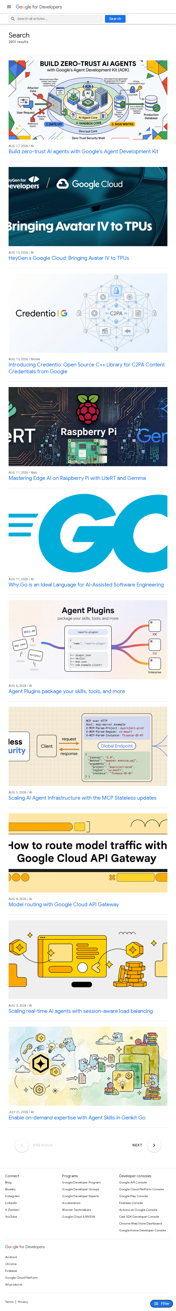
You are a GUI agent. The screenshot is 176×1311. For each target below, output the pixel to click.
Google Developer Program (81, 1182)
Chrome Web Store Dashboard (140, 1223)
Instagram (12, 1196)
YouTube (11, 1217)
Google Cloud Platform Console (141, 1189)
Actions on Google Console (138, 1210)
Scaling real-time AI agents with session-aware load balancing (81, 1011)
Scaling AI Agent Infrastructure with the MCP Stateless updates (82, 798)
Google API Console (133, 1182)
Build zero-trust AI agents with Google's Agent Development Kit (83, 151)
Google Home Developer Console (142, 1230)
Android (11, 1257)
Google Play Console (133, 1196)
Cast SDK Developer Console (139, 1217)
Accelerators (71, 1203)
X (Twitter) (12, 1210)
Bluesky (10, 1189)
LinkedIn (11, 1203)
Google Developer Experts (80, 1196)
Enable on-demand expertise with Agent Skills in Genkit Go (77, 1118)
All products (13, 1284)
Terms (9, 1302)
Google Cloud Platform (21, 1278)
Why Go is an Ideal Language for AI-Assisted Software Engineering (86, 585)
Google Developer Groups (80, 1189)
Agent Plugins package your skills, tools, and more (67, 691)
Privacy (23, 1302)
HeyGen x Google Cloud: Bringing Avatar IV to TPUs (69, 258)
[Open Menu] (9, 6)
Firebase (11, 1271)
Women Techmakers (76, 1210)
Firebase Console (131, 1203)
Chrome (11, 1264)
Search (115, 19)
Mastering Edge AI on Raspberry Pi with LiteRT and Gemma (77, 478)
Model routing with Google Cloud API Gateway (64, 904)
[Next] (154, 1145)
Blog (8, 1182)
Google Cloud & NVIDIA (78, 1217)
